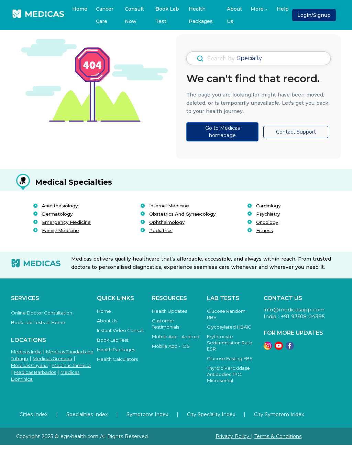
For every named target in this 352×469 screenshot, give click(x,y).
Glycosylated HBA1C (229, 327)
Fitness (264, 230)
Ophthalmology (167, 222)
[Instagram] (268, 345)
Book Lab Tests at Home (38, 322)
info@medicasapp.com (294, 309)
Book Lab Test (167, 15)
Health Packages (201, 15)
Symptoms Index (147, 414)
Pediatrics (161, 230)
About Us (234, 15)
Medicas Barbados (35, 372)
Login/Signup (314, 15)
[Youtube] (279, 345)
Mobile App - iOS (171, 346)
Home (79, 9)
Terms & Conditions (277, 436)
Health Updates (169, 311)
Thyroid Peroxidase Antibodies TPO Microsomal (228, 374)
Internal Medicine (169, 205)
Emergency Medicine (66, 222)
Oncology (267, 222)
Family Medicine (60, 230)
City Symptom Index (279, 414)
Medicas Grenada (52, 358)
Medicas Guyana (29, 365)
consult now (134, 15)
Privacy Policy (233, 436)
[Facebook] (290, 345)
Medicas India (26, 351)
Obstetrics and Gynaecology (182, 214)
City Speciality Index (211, 414)
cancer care (104, 15)
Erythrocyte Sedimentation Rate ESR (229, 343)
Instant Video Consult (120, 330)
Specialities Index (87, 414)
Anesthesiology (60, 205)
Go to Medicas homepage (222, 131)
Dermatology (57, 214)
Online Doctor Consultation (41, 313)
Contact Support (296, 132)
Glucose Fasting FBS (230, 358)
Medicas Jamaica (71, 365)
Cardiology (268, 205)
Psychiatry (268, 214)
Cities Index (33, 414)
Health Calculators (117, 359)
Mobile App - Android (175, 336)
